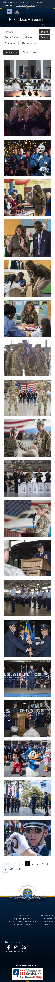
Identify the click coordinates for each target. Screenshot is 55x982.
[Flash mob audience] (27, 118)
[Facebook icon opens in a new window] (8, 948)
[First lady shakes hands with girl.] (27, 278)
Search (44, 31)
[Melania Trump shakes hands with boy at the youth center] (27, 197)
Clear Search (11, 52)
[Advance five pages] (11, 868)
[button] (27, 5)
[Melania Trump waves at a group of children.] (27, 237)
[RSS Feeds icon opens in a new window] (24, 948)
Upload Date (28, 42)
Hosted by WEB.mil (26, 965)
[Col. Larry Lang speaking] (27, 158)
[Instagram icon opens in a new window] (16, 948)
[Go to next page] (5, 869)
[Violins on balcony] (27, 78)
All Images (10, 42)
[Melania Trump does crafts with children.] (27, 318)
